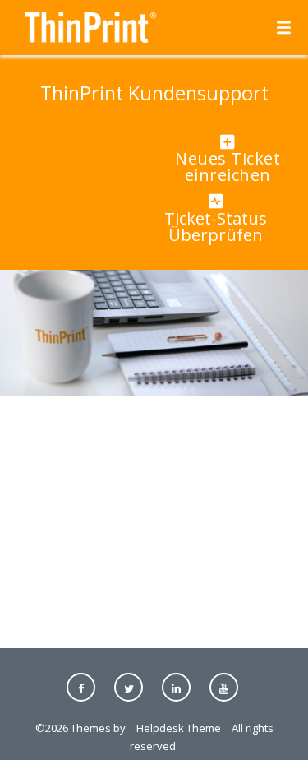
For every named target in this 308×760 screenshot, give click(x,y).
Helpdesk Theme (178, 728)
